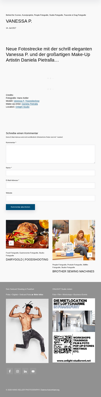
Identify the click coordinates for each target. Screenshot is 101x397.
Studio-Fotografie (56, 15)
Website (9, 193)
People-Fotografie (41, 15)
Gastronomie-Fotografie (28, 253)
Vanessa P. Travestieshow (26, 101)
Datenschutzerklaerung (50, 390)
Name (9, 168)
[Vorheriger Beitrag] (27, 234)
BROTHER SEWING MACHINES (73, 271)
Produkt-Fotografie (74, 265)
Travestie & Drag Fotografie (75, 15)
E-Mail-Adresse (12, 180)
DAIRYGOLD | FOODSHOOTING (27, 259)
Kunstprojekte (27, 15)
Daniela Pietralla (30, 104)
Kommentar (11, 142)
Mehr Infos (38, 294)
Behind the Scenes (13, 15)
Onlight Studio (22, 107)
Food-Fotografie (12, 253)
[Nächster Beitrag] (73, 240)
